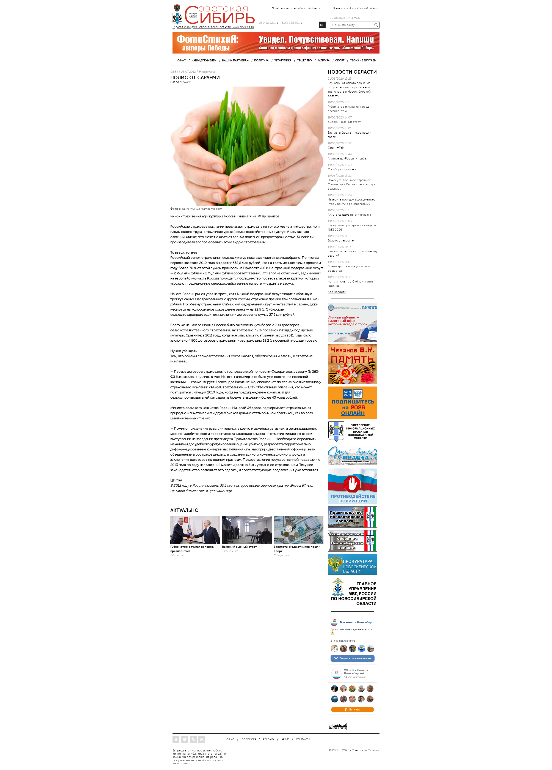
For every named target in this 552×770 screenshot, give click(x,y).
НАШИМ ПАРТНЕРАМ (235, 60)
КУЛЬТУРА (323, 60)
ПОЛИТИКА (261, 60)
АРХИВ (285, 739)
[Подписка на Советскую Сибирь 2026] (352, 418)
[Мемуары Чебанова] (352, 383)
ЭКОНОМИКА (282, 60)
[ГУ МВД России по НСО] (352, 605)
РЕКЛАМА (268, 739)
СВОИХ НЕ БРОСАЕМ (363, 60)
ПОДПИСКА (249, 739)
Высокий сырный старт (239, 546)
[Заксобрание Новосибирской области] (352, 550)
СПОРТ (339, 60)
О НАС (181, 60)
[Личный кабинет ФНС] (352, 340)
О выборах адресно (342, 169)
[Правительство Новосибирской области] (352, 527)
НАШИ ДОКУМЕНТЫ (203, 60)
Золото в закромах (341, 240)
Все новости (337, 292)
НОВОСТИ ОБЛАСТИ (352, 72)
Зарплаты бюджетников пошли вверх (297, 549)
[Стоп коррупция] (352, 503)
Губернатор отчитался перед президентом (192, 549)
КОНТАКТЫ (303, 739)
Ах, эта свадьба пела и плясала (349, 214)
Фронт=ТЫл (336, 147)
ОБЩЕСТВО (304, 60)
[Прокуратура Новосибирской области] (352, 573)
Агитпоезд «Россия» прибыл (348, 158)
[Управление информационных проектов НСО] (352, 441)
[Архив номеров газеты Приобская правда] (352, 465)
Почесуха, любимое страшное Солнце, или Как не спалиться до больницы (351, 184)
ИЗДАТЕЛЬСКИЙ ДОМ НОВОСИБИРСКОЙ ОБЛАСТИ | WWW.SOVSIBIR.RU (215, 15)
